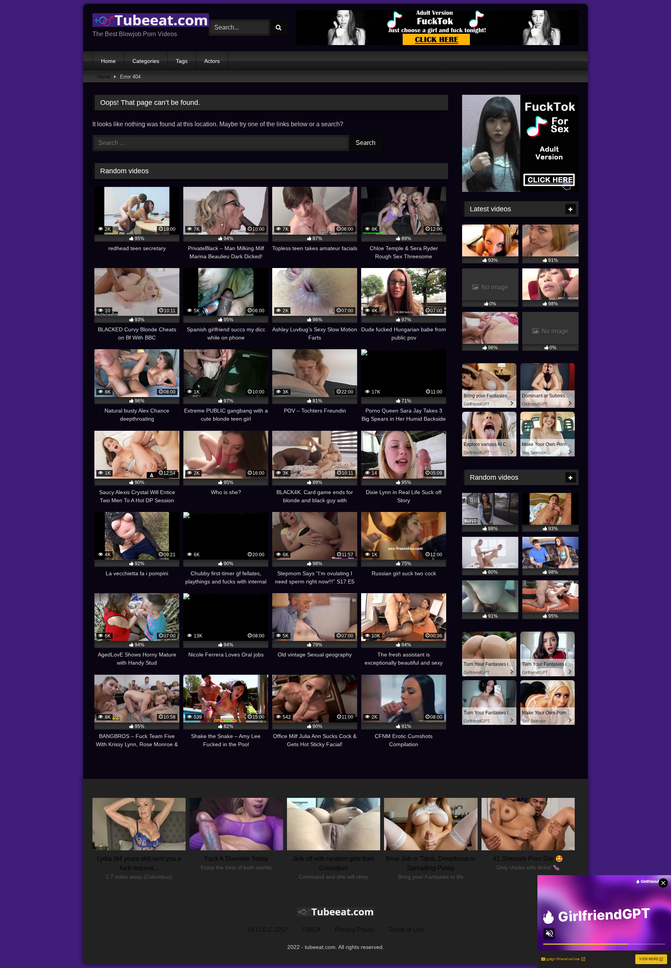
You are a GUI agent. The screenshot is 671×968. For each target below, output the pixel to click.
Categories (145, 61)
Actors (212, 61)
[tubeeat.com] (150, 21)
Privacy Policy (354, 929)
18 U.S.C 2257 (267, 929)
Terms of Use (406, 929)
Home (108, 61)
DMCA (311, 929)
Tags (182, 61)
